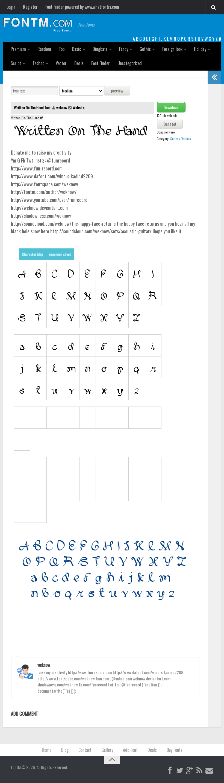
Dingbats (100, 49)
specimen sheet (60, 254)
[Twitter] (180, 771)
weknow (61, 107)
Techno (38, 63)
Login (11, 7)
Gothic (145, 49)
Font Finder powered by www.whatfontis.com (82, 7)
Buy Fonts (174, 750)
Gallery (107, 750)
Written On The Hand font (33, 107)
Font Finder (100, 63)
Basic (76, 49)
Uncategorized (129, 63)
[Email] (209, 771)
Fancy (123, 49)
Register (30, 7)
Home (46, 750)
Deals (79, 63)
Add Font (130, 750)
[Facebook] (170, 771)
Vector (61, 63)
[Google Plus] (189, 771)
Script (16, 63)
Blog (65, 750)
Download (171, 107)
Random (44, 49)
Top (61, 49)
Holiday (200, 49)
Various (186, 138)
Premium (18, 49)
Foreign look (172, 49)
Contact (85, 750)
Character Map (32, 254)
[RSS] (199, 771)
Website (78, 107)
